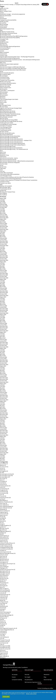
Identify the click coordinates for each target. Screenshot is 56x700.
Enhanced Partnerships (6, 61)
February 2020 (3, 288)
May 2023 (2, 234)
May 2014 (2, 388)
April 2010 (2, 460)
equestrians (3, 515)
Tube (1, 644)
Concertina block (4, 49)
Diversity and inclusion (5, 15)
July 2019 (2, 298)
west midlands (3, 656)
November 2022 (4, 242)
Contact (2, 51)
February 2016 (3, 357)
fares (1, 519)
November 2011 (4, 432)
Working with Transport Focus (7, 192)
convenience (3, 491)
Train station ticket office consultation (9, 174)
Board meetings (4, 24)
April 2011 (2, 442)
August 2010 (3, 454)
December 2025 (4, 206)
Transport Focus (4, 640)
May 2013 (2, 405)
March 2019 (3, 304)
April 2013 (2, 407)
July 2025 (2, 209)
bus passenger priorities (6, 474)
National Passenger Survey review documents (11, 142)
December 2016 (4, 342)
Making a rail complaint (6, 186)
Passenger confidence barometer (8, 115)
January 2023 (3, 239)
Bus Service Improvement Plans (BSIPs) (10, 37)
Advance (2, 465)
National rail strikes (5, 86)
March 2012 (3, 426)
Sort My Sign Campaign (6, 615)
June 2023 (2, 232)
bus (1, 472)
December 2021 (4, 256)
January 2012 (3, 429)
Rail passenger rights (5, 187)
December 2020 (4, 273)
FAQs (1, 184)
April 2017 (2, 336)
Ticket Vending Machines (6, 629)
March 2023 (3, 236)
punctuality (3, 585)
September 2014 (4, 382)
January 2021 (3, 272)
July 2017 (2, 333)
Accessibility (3, 23)
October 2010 (3, 451)
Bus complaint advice (5, 74)
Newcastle (2, 557)
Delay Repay (3, 500)
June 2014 (2, 386)
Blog (1, 30)
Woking (2, 657)
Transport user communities (7, 80)
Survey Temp (3, 167)
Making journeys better (6, 109)
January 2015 (3, 376)
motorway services (4, 552)
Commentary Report (5, 48)
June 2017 (2, 335)
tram (1, 638)
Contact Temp (3, 55)
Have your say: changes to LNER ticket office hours (12, 67)
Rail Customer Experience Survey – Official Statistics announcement (17, 161)
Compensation (3, 488)
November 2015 (4, 361)
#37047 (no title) (4, 21)
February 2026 (3, 204)
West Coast (3, 654)
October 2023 (3, 228)
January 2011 (3, 446)
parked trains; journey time (6, 569)
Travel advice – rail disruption (7, 90)
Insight (2, 103)
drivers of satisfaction (5, 502)
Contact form (3, 53)
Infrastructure (3, 538)
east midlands (3, 505)
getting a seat (3, 528)
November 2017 (4, 328)
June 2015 (2, 369)
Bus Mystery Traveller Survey (7, 31)
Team (1, 170)
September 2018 (4, 313)
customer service (4, 497)
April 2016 (2, 354)
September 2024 (4, 217)
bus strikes (2, 478)
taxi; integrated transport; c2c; (7, 628)
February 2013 (3, 410)
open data (2, 565)
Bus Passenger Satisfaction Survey (8, 33)
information (3, 537)
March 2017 (3, 338)
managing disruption (5, 547)
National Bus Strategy (5, 84)
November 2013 (4, 397)
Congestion (3, 490)
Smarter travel (3, 164)
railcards (2, 593)
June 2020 (2, 282)
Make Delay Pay (4, 45)
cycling (2, 499)
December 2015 (4, 360)
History (2, 17)
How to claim (3, 102)
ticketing (2, 631)
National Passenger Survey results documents (11, 139)
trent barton (3, 643)
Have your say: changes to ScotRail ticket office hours (13, 68)
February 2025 (3, 214)
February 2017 (3, 339)
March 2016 (3, 355)
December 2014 (4, 377)
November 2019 (4, 292)
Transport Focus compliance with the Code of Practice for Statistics (17, 177)
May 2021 (2, 266)
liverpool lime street (5, 544)
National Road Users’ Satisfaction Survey (10, 114)
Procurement (3, 18)
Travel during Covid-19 (5, 130)
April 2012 (2, 424)
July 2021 (2, 263)
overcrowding (3, 566)
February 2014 (3, 392)
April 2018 (2, 320)
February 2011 (3, 445)
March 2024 (3, 222)
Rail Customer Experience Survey (8, 159)
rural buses (2, 603)
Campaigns (3, 40)
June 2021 (2, 264)
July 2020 (2, 281)
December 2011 (4, 430)
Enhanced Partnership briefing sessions (10, 58)
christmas (2, 484)
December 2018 (4, 308)
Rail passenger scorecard (6, 117)
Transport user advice (5, 183)
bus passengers (4, 477)
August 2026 (3, 198)
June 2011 (2, 439)
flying (1, 524)
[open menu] (52, 4)
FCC (1, 522)
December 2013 (4, 395)
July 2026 (2, 200)
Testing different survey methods (8, 124)
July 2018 (2, 316)
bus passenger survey (5, 475)
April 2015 (2, 372)
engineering (3, 512)
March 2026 (3, 203)
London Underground (5, 546)
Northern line (3, 560)
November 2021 (4, 257)
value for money (4, 649)
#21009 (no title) (4, 42)
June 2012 (2, 422)
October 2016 (3, 345)
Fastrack (2, 521)
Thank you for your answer (6, 123)
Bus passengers (4, 76)
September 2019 (4, 295)
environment (3, 513)
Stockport (2, 624)
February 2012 (3, 427)
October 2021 (3, 258)
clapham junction (4, 485)
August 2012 (3, 419)
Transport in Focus (4, 181)
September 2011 (4, 435)
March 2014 (3, 391)
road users (2, 597)
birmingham (3, 471)
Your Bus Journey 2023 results (7, 133)
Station (2, 621)
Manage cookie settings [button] (31, 693)
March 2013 (3, 408)
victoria (2, 650)
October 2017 (3, 329)
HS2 (1, 534)
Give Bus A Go (3, 43)
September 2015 (4, 364)
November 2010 (4, 449)
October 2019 (3, 294)
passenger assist (4, 571)
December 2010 (4, 448)
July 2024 (2, 220)
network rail (3, 555)
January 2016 (3, 358)
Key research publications (6, 134)
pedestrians (3, 577)
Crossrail (2, 496)
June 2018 (2, 317)
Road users (2, 96)
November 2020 (4, 275)
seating (2, 609)
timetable (2, 632)
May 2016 (2, 352)
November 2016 (4, 344)
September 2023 (4, 229)
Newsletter (3, 153)
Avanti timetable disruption (7, 73)
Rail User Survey (4, 118)
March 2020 (3, 286)
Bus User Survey (4, 106)
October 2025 (3, 207)
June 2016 (2, 351)
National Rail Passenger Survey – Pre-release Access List (14, 149)
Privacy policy (3, 27)
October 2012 (3, 416)
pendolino (2, 580)
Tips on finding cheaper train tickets (9, 99)
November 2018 (4, 310)
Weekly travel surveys (5, 81)
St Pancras (2, 618)
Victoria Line (3, 651)
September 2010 (4, 452)
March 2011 (3, 444)
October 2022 (3, 244)
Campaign (2, 481)
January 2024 (3, 225)
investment (3, 540)
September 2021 (4, 260)
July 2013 (2, 402)
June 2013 (2, 404)
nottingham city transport (6, 563)
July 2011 (2, 438)
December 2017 (4, 326)
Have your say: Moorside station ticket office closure (13, 70)
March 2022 (3, 251)
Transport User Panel (5, 128)
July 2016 (2, 350)
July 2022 (2, 247)
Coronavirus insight (5, 78)
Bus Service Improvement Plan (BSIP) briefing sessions (13, 36)
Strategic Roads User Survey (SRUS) (9, 120)
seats (1, 610)
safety (1, 604)
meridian (2, 550)
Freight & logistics (4, 525)
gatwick (2, 527)
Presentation (3, 582)
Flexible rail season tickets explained (9, 64)
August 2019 (3, 297)
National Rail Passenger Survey (7, 112)
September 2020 (4, 278)
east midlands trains (5, 508)
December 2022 (4, 241)
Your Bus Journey (4, 131)
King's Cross (3, 541)
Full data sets (3, 65)
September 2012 (4, 417)
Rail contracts (3, 93)
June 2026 (2, 201)
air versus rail (3, 466)
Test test (2, 171)
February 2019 (3, 305)
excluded (2, 518)
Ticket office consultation (6, 172)
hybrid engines (3, 535)
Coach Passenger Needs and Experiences (10, 46)
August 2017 (3, 332)
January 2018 (3, 325)
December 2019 (4, 291)
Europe (2, 516)
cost (1, 494)
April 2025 (2, 211)
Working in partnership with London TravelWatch (15, 8)
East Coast (2, 503)
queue (1, 587)
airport (2, 469)
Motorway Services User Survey (7, 111)
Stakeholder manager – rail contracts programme (12, 14)
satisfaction (3, 606)
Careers (2, 12)
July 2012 (2, 420)
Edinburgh (2, 509)
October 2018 (3, 311)
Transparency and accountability (8, 20)
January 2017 (3, 341)
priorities (2, 584)
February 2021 (3, 270)
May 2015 (2, 370)
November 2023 (4, 226)
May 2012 (2, 423)
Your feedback (3, 193)
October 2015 (3, 363)
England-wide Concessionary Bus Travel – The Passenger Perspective (17, 56)
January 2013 (3, 411)
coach (1, 487)
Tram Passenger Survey (6, 127)
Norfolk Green (3, 559)
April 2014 (2, 389)
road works (2, 599)
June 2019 (2, 300)
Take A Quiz (3, 168)
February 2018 (3, 323)
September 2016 (4, 347)
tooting (2, 634)
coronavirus (3, 493)
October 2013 (3, 398)
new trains (2, 556)
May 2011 (2, 441)
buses (1, 480)
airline (1, 468)
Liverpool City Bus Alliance (6, 543)
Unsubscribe (3, 190)
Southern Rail (3, 616)
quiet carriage (3, 588)
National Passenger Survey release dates (10, 136)
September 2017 (4, 330)
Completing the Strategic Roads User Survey (11, 121)
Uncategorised (3, 646)
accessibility (3, 463)
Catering (2, 483)
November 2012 (4, 414)
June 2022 (2, 248)
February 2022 (3, 253)
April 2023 (2, 235)
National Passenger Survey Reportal (9, 137)
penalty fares (3, 578)
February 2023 (3, 238)
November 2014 (4, 379)
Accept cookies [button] (6, 696)
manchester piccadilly (5, 549)
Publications (3, 156)
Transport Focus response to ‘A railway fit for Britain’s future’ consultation (18, 180)
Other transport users (5, 87)
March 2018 (3, 322)
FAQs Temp (3, 62)
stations (2, 622)
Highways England (4, 531)
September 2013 (4, 399)
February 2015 (3, 375)
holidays (2, 533)
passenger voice (4, 574)
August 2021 (3, 261)
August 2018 (3, 314)
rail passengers (4, 591)
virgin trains (3, 653)
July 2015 (2, 367)
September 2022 (4, 245)
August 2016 (3, 348)
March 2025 (3, 213)
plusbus (2, 581)
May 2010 (2, 458)
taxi (1, 627)
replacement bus (4, 594)
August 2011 (3, 436)
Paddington (3, 568)
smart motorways (4, 612)
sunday (1, 625)
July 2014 (2, 385)
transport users (4, 641)
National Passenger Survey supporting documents (12, 143)
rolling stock (3, 602)
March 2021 (3, 269)
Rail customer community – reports (9, 158)
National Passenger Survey (6, 553)
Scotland (2, 607)
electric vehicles (4, 510)
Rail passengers (4, 92)
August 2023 (3, 231)
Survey (1, 165)
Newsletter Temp (4, 155)
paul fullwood (3, 575)
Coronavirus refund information (8, 83)
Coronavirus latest (4, 77)
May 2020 (2, 283)
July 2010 (2, 455)
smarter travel (3, 613)
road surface (3, 596)
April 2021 (2, 267)
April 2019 (2, 303)
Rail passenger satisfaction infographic (10, 162)
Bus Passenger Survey (5, 34)
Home (1, 71)
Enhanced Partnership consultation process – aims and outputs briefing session (20, 59)
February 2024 (3, 223)
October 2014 (3, 380)
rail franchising (4, 590)
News (1, 150)
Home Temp (3, 101)
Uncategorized (3, 647)
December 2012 (4, 413)
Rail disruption (3, 89)
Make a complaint (4, 52)
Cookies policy (3, 26)
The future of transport (6, 125)
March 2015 (3, 373)
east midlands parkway (5, 506)
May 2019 (2, 301)
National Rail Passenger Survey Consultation (11, 148)
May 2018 (2, 319)
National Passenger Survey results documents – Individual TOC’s (16, 140)
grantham (2, 530)
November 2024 (4, 216)
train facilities (3, 637)
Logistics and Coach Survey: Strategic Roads (11, 108)
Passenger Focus (4, 572)
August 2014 (3, 383)
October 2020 (3, 276)
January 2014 (3, 394)
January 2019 (3, 307)
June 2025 (2, 210)
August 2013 (3, 401)
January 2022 (3, 254)
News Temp (3, 152)
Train (1, 635)
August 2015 (3, 366)
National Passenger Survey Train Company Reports (12, 145)
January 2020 (3, 289)
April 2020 (2, 285)
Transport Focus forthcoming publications (10, 178)
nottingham (3, 562)
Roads (1, 600)
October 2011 (3, 433)
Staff (1, 619)
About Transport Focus (5, 11)
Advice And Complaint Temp (7, 29)
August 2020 (3, 279)
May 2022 (2, 250)
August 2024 (3, 219)
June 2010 (2, 457)
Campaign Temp (4, 39)
